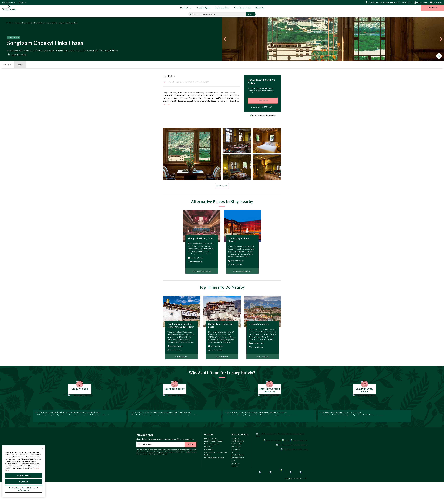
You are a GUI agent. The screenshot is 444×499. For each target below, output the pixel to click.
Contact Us (235, 438)
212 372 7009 (266, 107)
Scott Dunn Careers (237, 455)
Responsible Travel (237, 458)
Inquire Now (263, 100)
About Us (260, 8)
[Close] (42, 448)
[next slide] (440, 39)
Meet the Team (236, 446)
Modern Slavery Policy (211, 438)
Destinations (186, 8)
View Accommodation (202, 271)
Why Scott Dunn (236, 444)
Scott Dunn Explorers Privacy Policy (215, 452)
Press (233, 460)
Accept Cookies (23, 475)
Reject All (23, 482)
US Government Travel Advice (214, 458)
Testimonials (235, 463)
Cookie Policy (208, 446)
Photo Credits (235, 449)
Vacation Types (203, 8)
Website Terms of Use (211, 444)
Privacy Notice (185, 452)
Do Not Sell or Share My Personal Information (23, 489)
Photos (20, 65)
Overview (7, 65)
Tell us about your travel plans (204, 14)
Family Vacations (222, 8)
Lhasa (14, 55)
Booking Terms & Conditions (213, 441)
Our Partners (235, 452)
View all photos (222, 185)
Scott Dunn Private (242, 8)
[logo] (11, 8)
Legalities (207, 455)
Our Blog (234, 466)
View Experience (181, 357)
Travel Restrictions (237, 441)
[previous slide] (226, 39)
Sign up (190, 444)
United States (7, 2)
